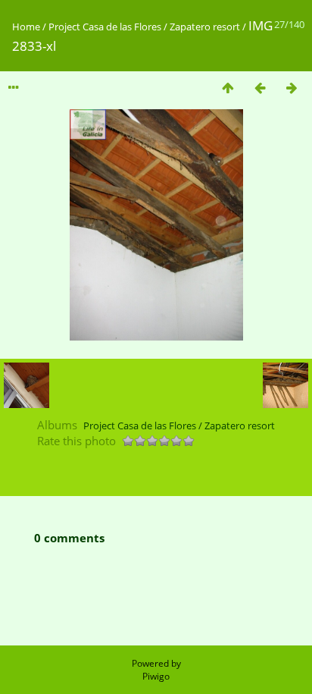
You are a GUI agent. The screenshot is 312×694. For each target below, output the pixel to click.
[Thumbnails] (228, 87)
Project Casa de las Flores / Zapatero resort (144, 26)
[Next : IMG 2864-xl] (291, 87)
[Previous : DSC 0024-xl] (260, 87)
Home (26, 26)
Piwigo (156, 676)
